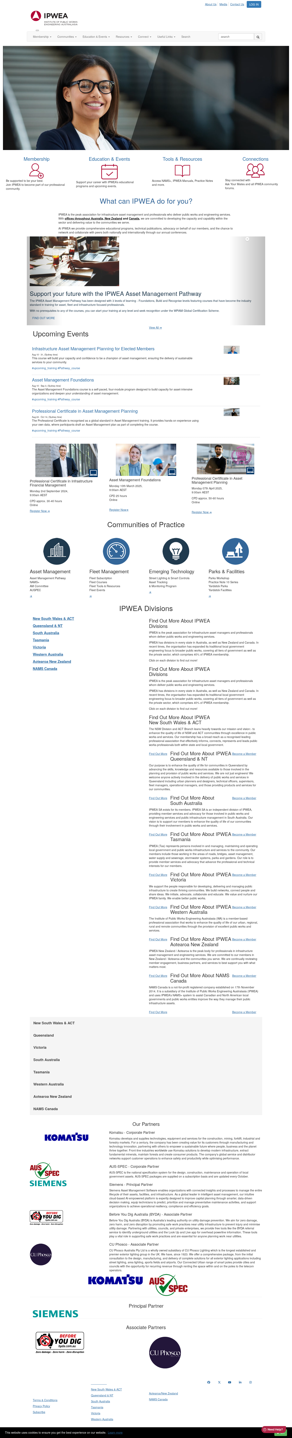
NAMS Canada (45, 658)
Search (185, 37)
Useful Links (165, 37)
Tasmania (41, 630)
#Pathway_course (69, 358)
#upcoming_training (44, 358)
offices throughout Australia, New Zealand (93, 218)
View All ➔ (155, 318)
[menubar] (226, 3)
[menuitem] (212, 3)
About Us (211, 4)
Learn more (115, 1432)
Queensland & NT (48, 615)
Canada (134, 218)
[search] (258, 36)
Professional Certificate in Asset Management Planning (85, 401)
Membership (41, 37)
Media (223, 4)
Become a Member (244, 744)
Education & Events (95, 37)
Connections (256, 158)
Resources (123, 37)
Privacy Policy (41, 1396)
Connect (143, 37)
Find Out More (158, 744)
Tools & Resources (182, 158)
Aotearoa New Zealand (52, 651)
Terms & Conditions (45, 1390)
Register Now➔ (119, 500)
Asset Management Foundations (63, 370)
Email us (213, 1393)
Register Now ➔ (40, 501)
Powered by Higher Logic (146, 1426)
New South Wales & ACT (53, 608)
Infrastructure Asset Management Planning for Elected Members (93, 338)
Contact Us (237, 4)
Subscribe (39, 1402)
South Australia (46, 623)
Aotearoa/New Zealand (163, 1383)
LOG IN (254, 4)
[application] (146, 98)
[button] (45, 275)
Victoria (39, 637)
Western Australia (48, 644)
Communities (66, 37)
